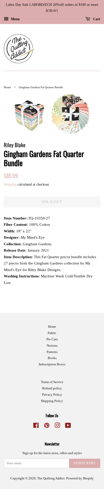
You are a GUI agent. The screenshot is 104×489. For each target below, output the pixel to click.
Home (7, 87)
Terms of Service (52, 382)
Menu (15, 19)
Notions (52, 345)
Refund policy (52, 388)
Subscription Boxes (52, 364)
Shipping (10, 184)
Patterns (52, 352)
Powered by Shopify (80, 478)
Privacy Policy (52, 394)
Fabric (52, 333)
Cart (96, 19)
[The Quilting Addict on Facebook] (36, 426)
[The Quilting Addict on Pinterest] (46, 426)
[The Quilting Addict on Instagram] (57, 426)
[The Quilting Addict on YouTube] (68, 426)
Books (52, 358)
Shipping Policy (52, 401)
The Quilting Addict (51, 478)
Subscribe (84, 463)
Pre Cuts (52, 339)
